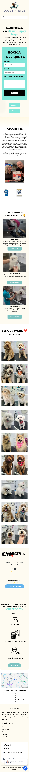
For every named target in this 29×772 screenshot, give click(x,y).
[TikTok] (13, 759)
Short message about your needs (14, 77)
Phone (6, 69)
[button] (3, 17)
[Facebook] (4, 759)
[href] (14, 680)
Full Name (7, 61)
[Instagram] (8, 759)
